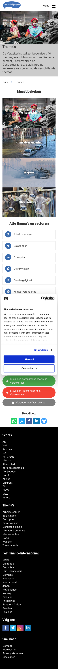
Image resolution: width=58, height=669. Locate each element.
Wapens (7, 541)
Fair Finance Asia (12, 571)
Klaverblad (8, 464)
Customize (27, 368)
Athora (6, 497)
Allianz (6, 478)
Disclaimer (8, 656)
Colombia (8, 567)
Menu (46, 5)
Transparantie (10, 545)
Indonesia (8, 578)
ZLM (5, 486)
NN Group (8, 456)
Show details (41, 350)
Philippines (8, 600)
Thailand (7, 611)
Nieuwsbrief (9, 649)
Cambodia (8, 563)
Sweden (7, 608)
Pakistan (7, 597)
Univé (5, 475)
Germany (7, 574)
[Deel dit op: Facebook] (29, 421)
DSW (5, 493)
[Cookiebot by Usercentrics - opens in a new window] (41, 298)
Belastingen (9, 515)
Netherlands (9, 589)
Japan (6, 585)
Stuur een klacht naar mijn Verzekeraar (25, 392)
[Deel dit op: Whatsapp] (14, 421)
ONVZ (5, 490)
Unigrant (7, 482)
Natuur (6, 537)
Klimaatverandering (13, 530)
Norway (7, 593)
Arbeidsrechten (11, 511)
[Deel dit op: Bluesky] (44, 421)
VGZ (4, 445)
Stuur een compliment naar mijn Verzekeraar (28, 380)
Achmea (7, 449)
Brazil (5, 559)
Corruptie (8, 519)
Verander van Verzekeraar (31, 402)
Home (5, 82)
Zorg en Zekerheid (13, 467)
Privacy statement (13, 653)
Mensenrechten (11, 534)
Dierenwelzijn (10, 523)
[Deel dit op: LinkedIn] (36, 421)
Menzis (6, 460)
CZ (4, 452)
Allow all (29, 359)
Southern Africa (11, 604)
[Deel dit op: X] (22, 421)
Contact (7, 645)
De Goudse (8, 471)
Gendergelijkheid (12, 526)
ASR (4, 441)
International (9, 582)
